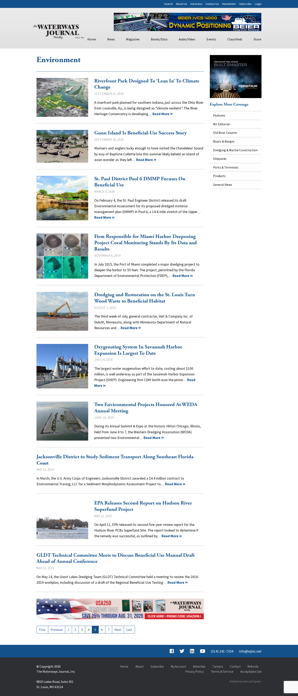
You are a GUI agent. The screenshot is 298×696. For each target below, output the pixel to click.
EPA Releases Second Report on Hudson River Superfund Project (62, 519)
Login (258, 4)
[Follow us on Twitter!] (182, 651)
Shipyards (219, 159)
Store (257, 39)
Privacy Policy (194, 671)
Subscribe (245, 4)
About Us (181, 4)
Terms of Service (222, 671)
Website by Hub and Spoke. (245, 681)
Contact (235, 666)
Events (211, 39)
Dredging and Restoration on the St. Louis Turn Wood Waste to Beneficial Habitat (62, 311)
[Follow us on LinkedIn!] (192, 651)
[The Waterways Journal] (58, 31)
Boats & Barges (223, 141)
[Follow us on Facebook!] (172, 651)
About (139, 666)
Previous (57, 630)
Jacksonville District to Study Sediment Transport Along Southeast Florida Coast (114, 460)
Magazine (132, 39)
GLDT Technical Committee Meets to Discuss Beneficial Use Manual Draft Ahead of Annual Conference (115, 558)
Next (118, 630)
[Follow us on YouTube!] (202, 651)
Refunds (253, 666)
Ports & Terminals (225, 167)
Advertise (196, 4)
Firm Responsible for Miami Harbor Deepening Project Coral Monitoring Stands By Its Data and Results (62, 256)
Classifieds (234, 39)
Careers (217, 666)
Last (129, 630)
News (111, 39)
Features (219, 115)
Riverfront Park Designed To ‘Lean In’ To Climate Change (62, 97)
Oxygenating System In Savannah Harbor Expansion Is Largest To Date (62, 366)
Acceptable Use (251, 671)
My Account (178, 666)
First (42, 630)
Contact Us (212, 4)
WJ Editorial (221, 124)
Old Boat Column (225, 133)
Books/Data (159, 39)
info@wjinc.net (250, 651)
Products (219, 176)
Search (168, 4)
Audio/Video (187, 39)
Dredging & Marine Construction (235, 150)
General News (222, 185)
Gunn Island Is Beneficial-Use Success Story (62, 146)
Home (91, 39)
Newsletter (229, 4)
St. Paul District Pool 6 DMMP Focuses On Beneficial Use (62, 198)
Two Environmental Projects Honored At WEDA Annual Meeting (62, 421)
